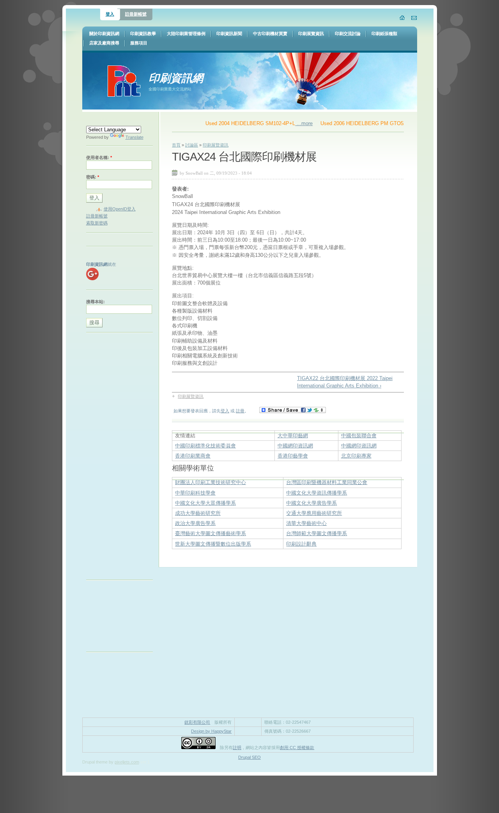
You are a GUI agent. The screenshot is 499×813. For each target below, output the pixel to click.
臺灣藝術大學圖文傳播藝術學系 (210, 533)
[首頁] (402, 17)
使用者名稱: (99, 157)
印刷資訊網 (176, 77)
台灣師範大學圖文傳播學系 (316, 533)
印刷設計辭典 (301, 544)
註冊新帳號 (136, 14)
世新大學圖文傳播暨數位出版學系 (213, 544)
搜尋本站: (95, 301)
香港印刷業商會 (193, 456)
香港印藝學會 (293, 456)
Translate (134, 137)
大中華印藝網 (293, 435)
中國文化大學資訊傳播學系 (316, 493)
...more (295, 123)
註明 (237, 747)
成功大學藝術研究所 (198, 513)
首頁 (176, 145)
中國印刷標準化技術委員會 (205, 446)
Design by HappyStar (211, 731)
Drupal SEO (249, 757)
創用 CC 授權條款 (297, 747)
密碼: (92, 177)
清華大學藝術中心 (306, 523)
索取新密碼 (97, 223)
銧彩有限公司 (197, 722)
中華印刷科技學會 (195, 493)
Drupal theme (95, 762)
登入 (110, 14)
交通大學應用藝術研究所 (314, 513)
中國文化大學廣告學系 (311, 503)
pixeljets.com (127, 762)
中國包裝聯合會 (359, 435)
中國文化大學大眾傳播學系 (205, 503)
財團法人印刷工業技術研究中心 (210, 482)
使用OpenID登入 (120, 209)
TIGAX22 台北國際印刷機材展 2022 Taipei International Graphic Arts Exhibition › (345, 382)
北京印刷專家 (356, 456)
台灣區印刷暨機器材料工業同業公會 (326, 482)
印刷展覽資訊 (215, 145)
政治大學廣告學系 (195, 523)
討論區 (191, 145)
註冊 (240, 410)
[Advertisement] (117, 458)
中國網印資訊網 (295, 446)
